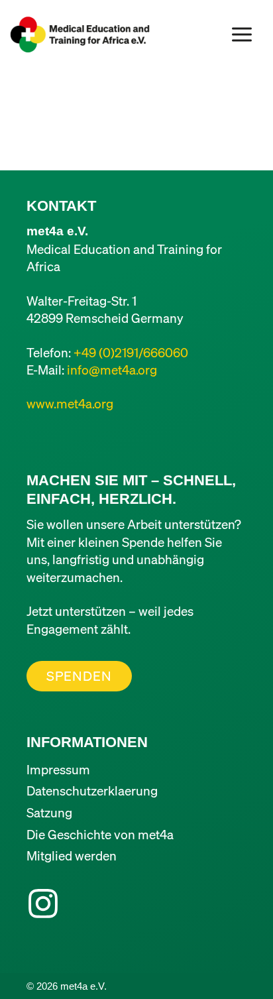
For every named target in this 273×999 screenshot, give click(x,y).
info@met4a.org (112, 369)
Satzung (49, 812)
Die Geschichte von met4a (100, 834)
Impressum (58, 769)
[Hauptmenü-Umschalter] (242, 34)
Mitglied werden (72, 855)
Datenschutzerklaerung (92, 790)
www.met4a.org (70, 403)
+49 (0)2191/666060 (131, 352)
